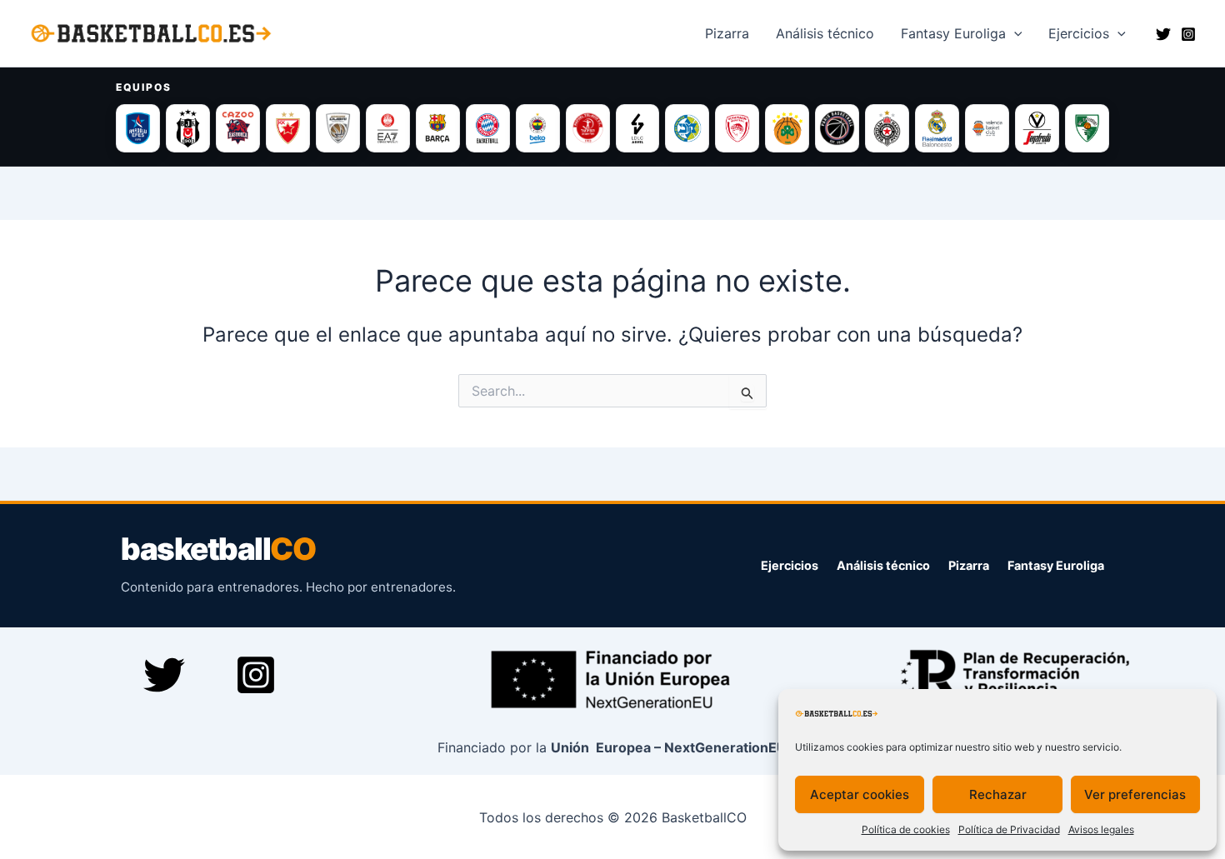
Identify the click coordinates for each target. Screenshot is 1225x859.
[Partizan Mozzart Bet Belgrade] (887, 128)
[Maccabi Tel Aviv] (687, 128)
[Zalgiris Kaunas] (1087, 128)
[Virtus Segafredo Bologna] (1037, 128)
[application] (1014, 33)
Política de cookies (906, 829)
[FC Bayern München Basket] (488, 128)
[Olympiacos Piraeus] (737, 128)
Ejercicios (1078, 33)
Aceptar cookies (859, 794)
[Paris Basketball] (837, 128)
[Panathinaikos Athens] (787, 128)
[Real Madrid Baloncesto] (937, 128)
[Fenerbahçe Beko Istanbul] (538, 128)
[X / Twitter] (1163, 34)
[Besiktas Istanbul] (188, 128)
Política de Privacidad (1009, 829)
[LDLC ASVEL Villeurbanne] (638, 128)
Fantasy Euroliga (953, 33)
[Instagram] (1188, 34)
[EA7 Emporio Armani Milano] (388, 128)
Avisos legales (1101, 829)
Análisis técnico (883, 565)
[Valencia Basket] (987, 128)
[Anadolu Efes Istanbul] (138, 128)
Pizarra (727, 33)
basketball (218, 549)
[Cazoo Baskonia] (238, 128)
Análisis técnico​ (825, 33)
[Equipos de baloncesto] (612, 128)
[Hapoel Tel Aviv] (588, 128)
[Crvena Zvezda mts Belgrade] (288, 128)
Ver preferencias (1135, 794)
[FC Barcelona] (438, 128)
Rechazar (998, 794)
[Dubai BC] (338, 128)
